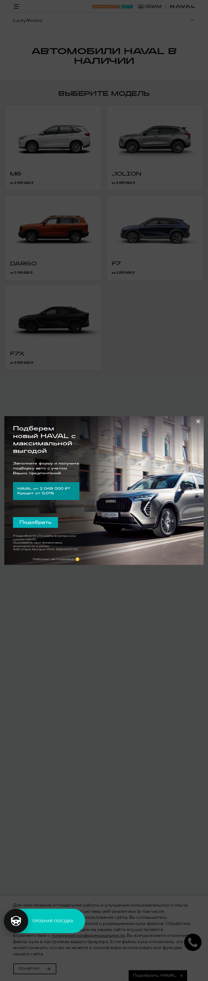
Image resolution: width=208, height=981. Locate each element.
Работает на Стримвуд (53, 559)
